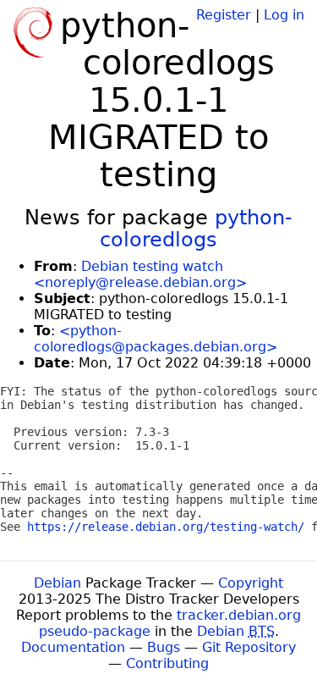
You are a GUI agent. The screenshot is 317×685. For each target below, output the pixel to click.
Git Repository (249, 647)
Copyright (250, 583)
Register (223, 15)
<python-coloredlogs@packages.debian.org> (155, 339)
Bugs (163, 647)
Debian (57, 583)
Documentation (73, 647)
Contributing (167, 663)
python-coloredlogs (196, 228)
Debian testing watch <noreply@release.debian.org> (140, 274)
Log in (284, 15)
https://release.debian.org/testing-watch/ (165, 526)
